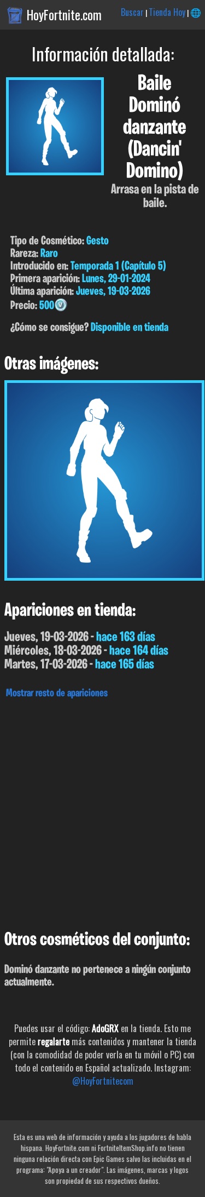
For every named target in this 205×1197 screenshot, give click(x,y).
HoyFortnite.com (64, 14)
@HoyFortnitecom (102, 1080)
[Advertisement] (102, 811)
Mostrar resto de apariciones (57, 693)
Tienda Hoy (167, 12)
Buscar (132, 12)
